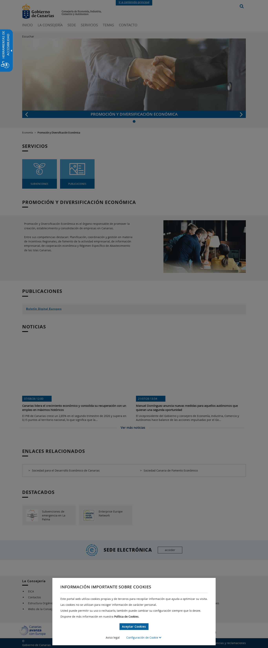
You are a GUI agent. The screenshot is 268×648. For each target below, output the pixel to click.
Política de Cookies (126, 616)
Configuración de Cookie (142, 637)
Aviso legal (113, 637)
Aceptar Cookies (134, 626)
